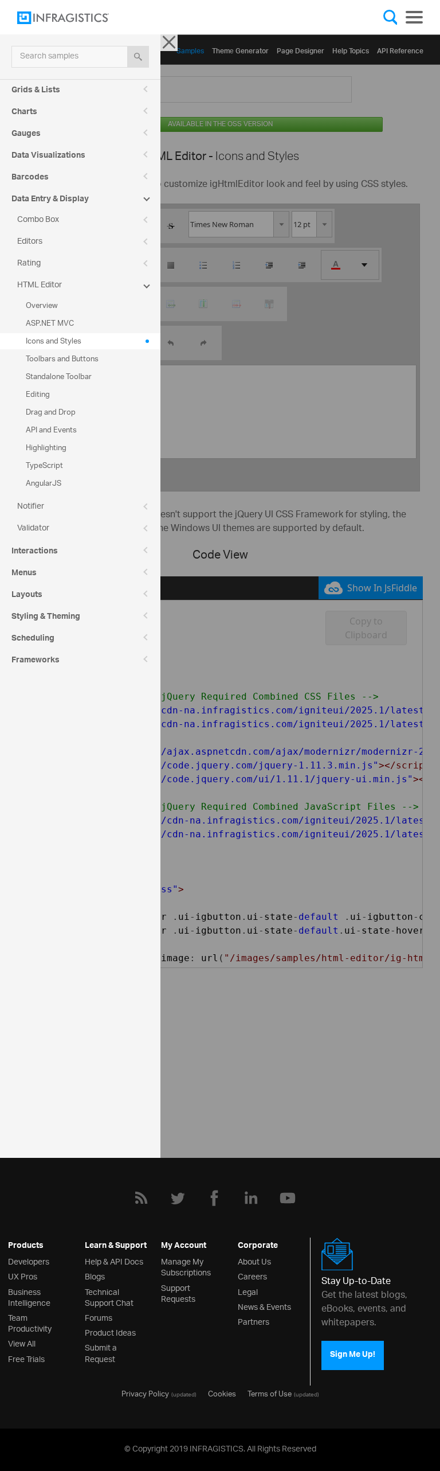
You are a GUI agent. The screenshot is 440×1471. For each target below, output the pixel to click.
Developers (28, 1261)
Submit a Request (101, 1352)
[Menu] (414, 17)
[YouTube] (287, 1198)
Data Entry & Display (50, 200)
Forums (98, 1317)
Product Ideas (110, 1332)
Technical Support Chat (109, 1296)
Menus (24, 574)
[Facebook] (214, 1198)
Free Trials (26, 1358)
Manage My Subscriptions (186, 1266)
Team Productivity (30, 1322)
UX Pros (22, 1276)
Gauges (26, 135)
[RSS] (140, 1198)
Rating (29, 263)
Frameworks (35, 661)
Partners (253, 1321)
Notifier (30, 507)
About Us (254, 1261)
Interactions (34, 552)
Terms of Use (269, 1393)
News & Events (264, 1306)
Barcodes (30, 178)
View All (22, 1343)
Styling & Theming (45, 618)
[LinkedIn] (250, 1198)
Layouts (26, 596)
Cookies (222, 1393)
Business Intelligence (29, 1296)
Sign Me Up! (352, 1355)
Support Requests (178, 1292)
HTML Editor (39, 285)
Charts (24, 113)
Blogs (95, 1276)
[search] (138, 57)
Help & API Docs (114, 1261)
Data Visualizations (48, 157)
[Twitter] (177, 1198)
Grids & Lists (35, 91)
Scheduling (32, 639)
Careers (252, 1276)
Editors (29, 242)
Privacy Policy (145, 1393)
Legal (248, 1291)
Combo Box (38, 220)
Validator (33, 528)
